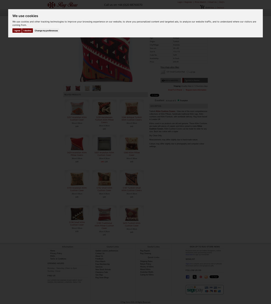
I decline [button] (27, 30)
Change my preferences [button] (46, 30)
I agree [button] (17, 30)
